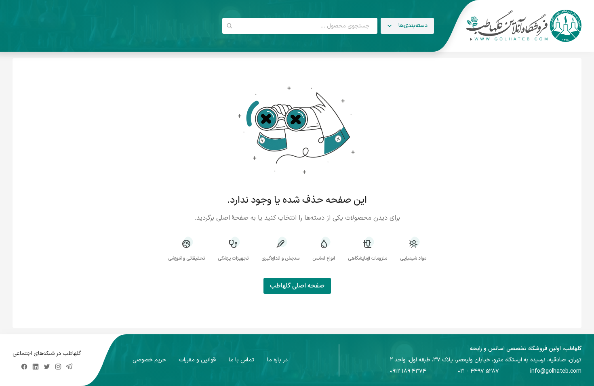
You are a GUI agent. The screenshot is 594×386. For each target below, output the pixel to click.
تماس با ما (241, 360)
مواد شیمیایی (413, 258)
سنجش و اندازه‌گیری (280, 258)
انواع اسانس (323, 258)
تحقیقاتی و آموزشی (186, 258)
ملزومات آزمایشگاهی (367, 258)
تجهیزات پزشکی (233, 258)
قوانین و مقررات (197, 360)
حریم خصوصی (149, 360)
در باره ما (277, 360)
